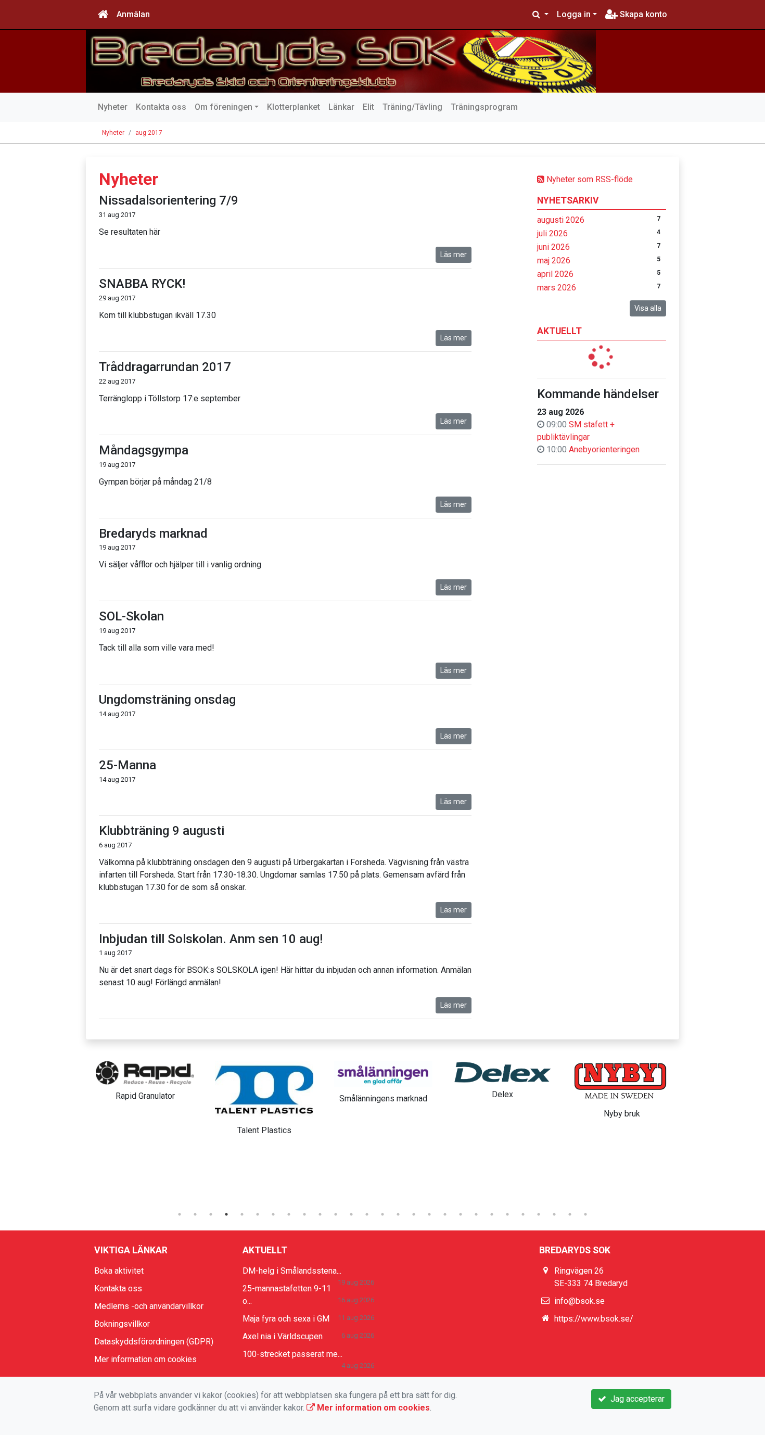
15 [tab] (398, 1214)
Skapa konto (642, 14)
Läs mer (453, 254)
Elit (368, 107)
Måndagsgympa (143, 450)
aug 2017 (148, 132)
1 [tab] (179, 1214)
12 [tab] (351, 1214)
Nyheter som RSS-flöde (588, 179)
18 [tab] (445, 1214)
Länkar (341, 107)
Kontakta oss (161, 107)
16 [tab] (414, 1214)
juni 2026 (553, 247)
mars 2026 (556, 288)
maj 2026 (553, 260)
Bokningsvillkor (122, 1324)
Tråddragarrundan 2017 (165, 367)
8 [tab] (289, 1214)
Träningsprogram (484, 107)
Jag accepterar (635, 1399)
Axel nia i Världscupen (283, 1336)
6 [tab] (257, 1214)
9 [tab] (304, 1214)
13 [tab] (367, 1214)
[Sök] (540, 14)
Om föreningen (223, 107)
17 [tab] (429, 1214)
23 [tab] (523, 1214)
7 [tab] (273, 1214)
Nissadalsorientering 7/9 (168, 200)
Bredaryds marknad (153, 533)
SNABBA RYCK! (142, 283)
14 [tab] (382, 1214)
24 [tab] (538, 1214)
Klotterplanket (293, 107)
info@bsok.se (579, 1301)
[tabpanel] (145, 1079)
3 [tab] (211, 1214)
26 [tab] (570, 1214)
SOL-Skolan (131, 616)
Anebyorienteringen (604, 449)
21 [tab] (492, 1214)
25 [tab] (554, 1214)
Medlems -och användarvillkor (148, 1306)
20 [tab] (476, 1214)
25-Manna (127, 765)
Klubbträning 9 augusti (161, 830)
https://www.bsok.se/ (593, 1319)
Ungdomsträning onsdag (167, 699)
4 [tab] (226, 1214)
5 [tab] (242, 1214)
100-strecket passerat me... (292, 1354)
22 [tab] (507, 1214)
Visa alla (647, 308)
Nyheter (113, 107)
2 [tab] (195, 1214)
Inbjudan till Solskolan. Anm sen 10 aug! (211, 939)
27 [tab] (585, 1214)
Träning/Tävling (412, 107)
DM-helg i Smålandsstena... (292, 1271)
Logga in (574, 14)
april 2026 (555, 274)
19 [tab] (460, 1214)
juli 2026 (552, 233)
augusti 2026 (560, 220)
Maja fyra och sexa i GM (286, 1319)
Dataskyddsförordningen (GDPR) (153, 1342)
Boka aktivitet (119, 1271)
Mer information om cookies (145, 1359)
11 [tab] (335, 1214)
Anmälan (133, 14)
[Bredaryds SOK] (341, 61)
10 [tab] (320, 1214)
